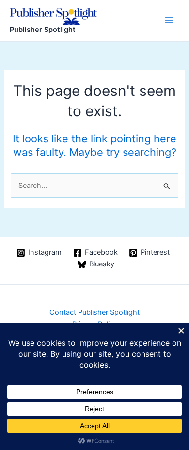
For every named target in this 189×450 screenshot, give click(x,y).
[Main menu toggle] (169, 20)
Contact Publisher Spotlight (94, 312)
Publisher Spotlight (43, 29)
